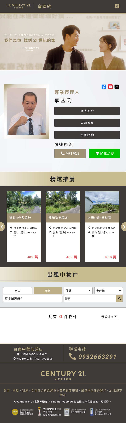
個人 (87, 111)
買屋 (17, 291)
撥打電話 (70, 152)
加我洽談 (107, 153)
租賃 (48, 291)
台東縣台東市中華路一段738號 (34, 358)
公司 (87, 123)
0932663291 (97, 356)
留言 (87, 135)
